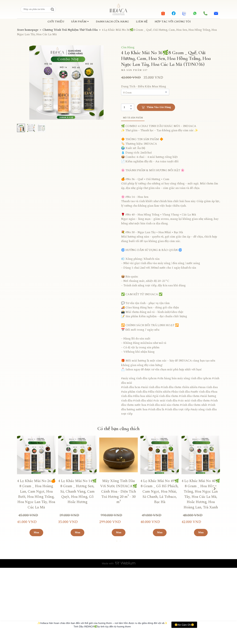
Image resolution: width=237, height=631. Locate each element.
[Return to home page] (118, 9)
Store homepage (27, 30)
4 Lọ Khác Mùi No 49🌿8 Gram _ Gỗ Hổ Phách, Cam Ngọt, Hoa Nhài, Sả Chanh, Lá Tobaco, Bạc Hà (159, 491)
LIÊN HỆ (142, 21)
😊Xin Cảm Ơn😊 (184, 624)
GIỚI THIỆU (56, 21)
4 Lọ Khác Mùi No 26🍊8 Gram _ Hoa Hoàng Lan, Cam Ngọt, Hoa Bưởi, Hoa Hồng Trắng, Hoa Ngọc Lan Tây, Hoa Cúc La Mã (36, 494)
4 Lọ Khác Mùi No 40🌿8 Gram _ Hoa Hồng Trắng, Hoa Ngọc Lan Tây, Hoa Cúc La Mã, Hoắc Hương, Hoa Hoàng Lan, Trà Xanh (200, 494)
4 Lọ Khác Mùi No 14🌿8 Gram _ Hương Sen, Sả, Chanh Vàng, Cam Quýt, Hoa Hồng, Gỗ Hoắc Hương (77, 491)
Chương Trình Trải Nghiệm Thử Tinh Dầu (70, 30)
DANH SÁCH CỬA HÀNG (112, 21)
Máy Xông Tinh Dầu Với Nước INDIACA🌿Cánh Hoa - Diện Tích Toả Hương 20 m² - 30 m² (118, 491)
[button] (52, 9)
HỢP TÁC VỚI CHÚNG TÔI (173, 21)
